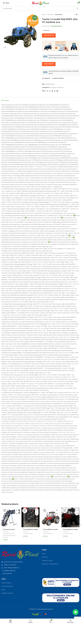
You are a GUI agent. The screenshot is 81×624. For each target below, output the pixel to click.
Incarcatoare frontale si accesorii (9, 536)
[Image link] (20, 554)
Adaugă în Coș (49, 35)
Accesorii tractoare (8, 534)
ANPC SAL (45, 557)
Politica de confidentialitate (50, 564)
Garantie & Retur (6, 583)
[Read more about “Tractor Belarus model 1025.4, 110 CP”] (37, 510)
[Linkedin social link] (55, 91)
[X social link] (50, 91)
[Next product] (79, 15)
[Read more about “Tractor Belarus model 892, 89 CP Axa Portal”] (77, 510)
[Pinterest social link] (52, 91)
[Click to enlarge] (5, 48)
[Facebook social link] (47, 91)
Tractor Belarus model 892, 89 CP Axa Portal (70, 530)
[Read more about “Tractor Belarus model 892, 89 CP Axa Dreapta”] (57, 510)
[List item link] (20, 565)
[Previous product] (75, 15)
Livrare (3, 590)
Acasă (44, 15)
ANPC (43, 554)
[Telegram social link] (57, 91)
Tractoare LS (59, 15)
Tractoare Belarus (28, 534)
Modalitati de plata (7, 593)
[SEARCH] (77, 8)
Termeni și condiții (47, 561)
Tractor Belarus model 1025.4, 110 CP (30, 530)
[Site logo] (40, 3)
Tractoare (50, 15)
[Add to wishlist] (17, 513)
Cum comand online (7, 586)
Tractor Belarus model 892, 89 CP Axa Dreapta (50, 530)
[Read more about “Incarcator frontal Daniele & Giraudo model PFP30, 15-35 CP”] (17, 510)
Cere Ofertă (49, 64)
